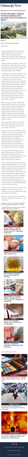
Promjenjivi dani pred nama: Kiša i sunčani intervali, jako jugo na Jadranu (13, 208)
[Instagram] (14, 444)
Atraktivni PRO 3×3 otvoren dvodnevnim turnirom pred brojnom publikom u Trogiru (13, 203)
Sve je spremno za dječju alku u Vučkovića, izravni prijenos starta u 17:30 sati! (13, 407)
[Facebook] (12, 444)
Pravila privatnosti (17, 450)
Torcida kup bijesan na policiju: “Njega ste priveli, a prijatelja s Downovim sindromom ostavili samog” (13, 436)
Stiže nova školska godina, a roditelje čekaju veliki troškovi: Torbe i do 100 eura (13, 378)
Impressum (9, 450)
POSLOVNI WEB (17, 454)
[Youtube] (16, 444)
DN (5, 40)
